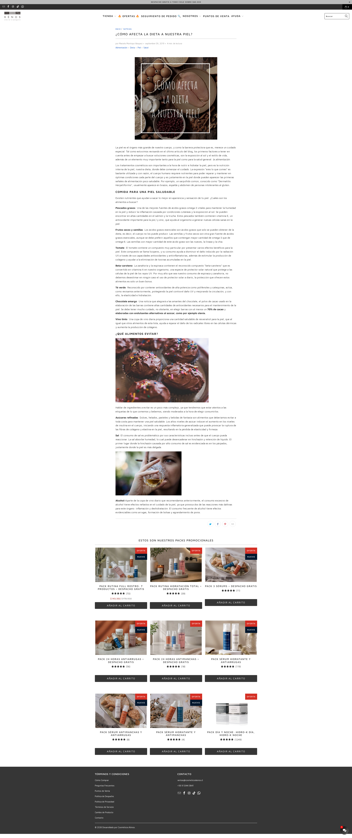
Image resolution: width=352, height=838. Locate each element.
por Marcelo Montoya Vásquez (129, 43)
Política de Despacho (104, 796)
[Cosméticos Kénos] (12, 16)
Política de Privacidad (104, 801)
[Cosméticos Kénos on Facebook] (8, 7)
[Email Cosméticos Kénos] (3, 7)
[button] (109, 16)
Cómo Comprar (102, 780)
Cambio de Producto (104, 812)
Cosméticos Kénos (126, 827)
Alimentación (121, 47)
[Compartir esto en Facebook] (218, 524)
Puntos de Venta (102, 791)
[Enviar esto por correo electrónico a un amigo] (233, 524)
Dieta (132, 47)
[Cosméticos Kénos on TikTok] (17, 7)
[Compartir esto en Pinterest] (225, 524)
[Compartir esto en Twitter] (210, 524)
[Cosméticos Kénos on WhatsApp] (22, 7)
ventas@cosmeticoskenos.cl (190, 780)
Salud (146, 47)
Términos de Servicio (104, 807)
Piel (139, 47)
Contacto (99, 818)
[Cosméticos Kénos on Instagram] (13, 7)
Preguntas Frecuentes (104, 785)
